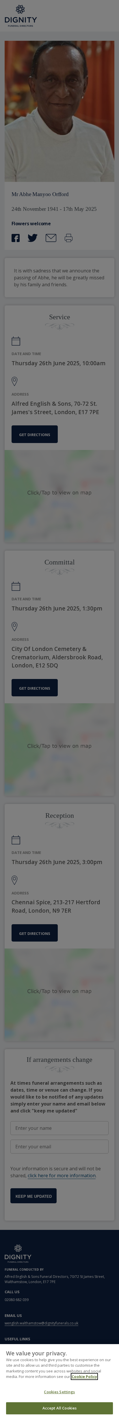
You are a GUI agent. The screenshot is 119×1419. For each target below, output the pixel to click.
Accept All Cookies (59, 1408)
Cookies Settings (59, 1391)
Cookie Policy (84, 1376)
